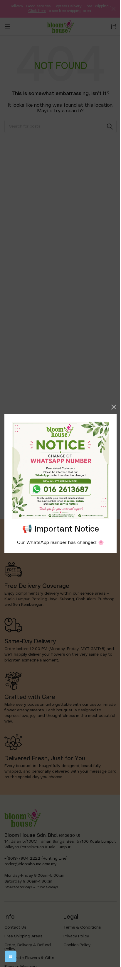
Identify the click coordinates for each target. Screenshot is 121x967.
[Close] (113, 407)
